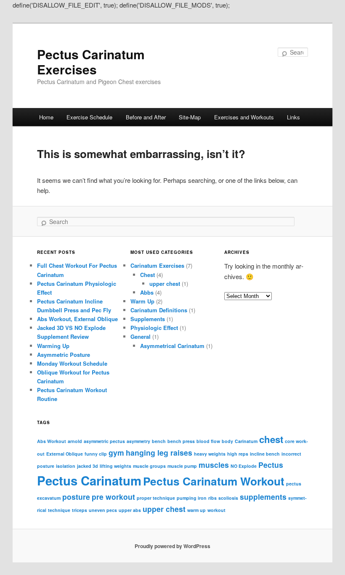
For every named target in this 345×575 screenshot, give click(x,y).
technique (59, 510)
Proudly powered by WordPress (172, 546)
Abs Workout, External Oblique (77, 319)
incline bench (265, 454)
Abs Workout (51, 441)
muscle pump (182, 466)
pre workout (113, 496)
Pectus (270, 464)
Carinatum (246, 441)
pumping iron (192, 498)
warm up (196, 510)
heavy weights (210, 454)
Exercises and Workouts (244, 117)
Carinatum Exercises (157, 265)
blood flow (208, 441)
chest (271, 439)
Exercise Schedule (89, 117)
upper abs (130, 510)
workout (216, 510)
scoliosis (228, 498)
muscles (214, 464)
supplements (263, 496)
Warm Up (142, 301)
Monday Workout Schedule (72, 363)
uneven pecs (103, 510)
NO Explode (244, 466)
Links (293, 117)
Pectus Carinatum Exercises (91, 61)
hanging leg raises (159, 452)
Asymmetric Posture (63, 355)
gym (116, 452)
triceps (79, 510)
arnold (75, 441)
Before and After (146, 117)
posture (76, 496)
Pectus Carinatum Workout (213, 481)
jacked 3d (87, 466)
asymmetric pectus (104, 441)
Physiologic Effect (154, 328)
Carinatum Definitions (158, 310)
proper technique (156, 498)
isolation (65, 466)
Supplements (147, 319)
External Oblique (64, 454)
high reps (237, 454)
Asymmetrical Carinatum (172, 346)
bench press (181, 441)
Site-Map (190, 117)
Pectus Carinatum (89, 480)
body (227, 441)
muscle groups (149, 466)
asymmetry (138, 441)
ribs (212, 498)
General (140, 336)
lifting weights (115, 466)
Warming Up (53, 346)
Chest (147, 275)
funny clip (96, 454)
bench (159, 441)
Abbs (147, 292)
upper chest (164, 284)
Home (46, 117)
